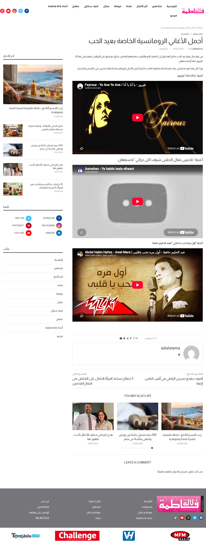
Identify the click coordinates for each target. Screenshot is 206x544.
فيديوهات (146, 507)
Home (200, 28)
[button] (77, 425)
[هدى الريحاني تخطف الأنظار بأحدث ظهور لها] (93, 416)
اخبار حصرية (95, 501)
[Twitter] (20, 11)
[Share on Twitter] (127, 338)
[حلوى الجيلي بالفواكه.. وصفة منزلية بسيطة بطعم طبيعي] (13, 130)
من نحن (45, 501)
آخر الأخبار (142, 6)
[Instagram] (14, 11)
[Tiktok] (2, 11)
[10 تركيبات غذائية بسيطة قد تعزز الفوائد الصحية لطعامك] (13, 189)
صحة (129, 6)
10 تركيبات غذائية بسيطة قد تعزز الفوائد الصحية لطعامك (46, 186)
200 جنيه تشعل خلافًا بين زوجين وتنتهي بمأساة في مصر (47, 147)
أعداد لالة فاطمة (57, 6)
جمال (106, 6)
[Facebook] (26, 11)
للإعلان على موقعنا (39, 512)
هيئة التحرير (43, 507)
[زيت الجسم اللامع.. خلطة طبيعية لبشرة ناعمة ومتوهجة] (182, 416)
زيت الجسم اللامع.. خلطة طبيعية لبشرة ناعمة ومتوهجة (36, 110)
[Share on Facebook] (130, 338)
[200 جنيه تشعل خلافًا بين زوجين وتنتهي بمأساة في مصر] (137, 416)
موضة (117, 6)
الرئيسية (172, 6)
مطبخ (75, 6)
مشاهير (157, 6)
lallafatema (197, 48)
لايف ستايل (91, 6)
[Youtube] (8, 11)
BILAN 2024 (42, 518)
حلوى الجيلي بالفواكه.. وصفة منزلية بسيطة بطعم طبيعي (45, 127)
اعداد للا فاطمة (144, 518)
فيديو (173, 15)
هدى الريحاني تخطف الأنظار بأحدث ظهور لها (46, 166)
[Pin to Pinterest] (124, 338)
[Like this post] (134, 338)
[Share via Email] (121, 338)
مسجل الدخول (179, 471)
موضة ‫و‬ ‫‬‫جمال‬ (145, 512)
